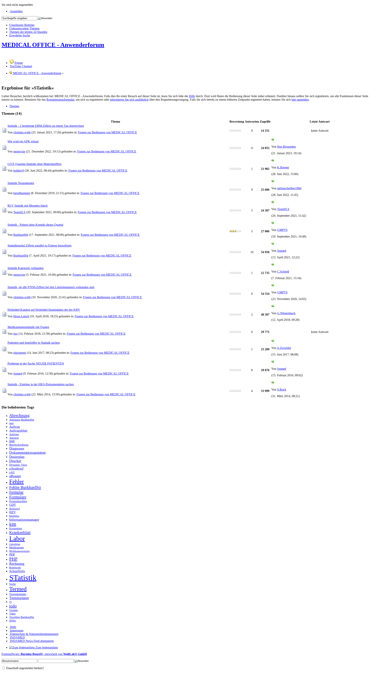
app (11, 423)
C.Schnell (283, 271)
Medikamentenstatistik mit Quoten (28, 327)
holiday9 (18, 170)
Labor (17, 538)
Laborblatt (14, 544)
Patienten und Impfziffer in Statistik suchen (34, 342)
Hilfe (192, 96)
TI (10, 602)
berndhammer (21, 193)
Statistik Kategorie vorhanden (26, 268)
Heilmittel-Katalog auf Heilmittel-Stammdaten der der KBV (44, 309)
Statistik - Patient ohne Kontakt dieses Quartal (35, 224)
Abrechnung (19, 415)
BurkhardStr (20, 234)
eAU (12, 472)
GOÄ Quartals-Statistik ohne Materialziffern (34, 164)
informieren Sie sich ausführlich (129, 99)
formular (16, 492)
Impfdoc (14, 515)
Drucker (15, 461)
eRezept (15, 476)
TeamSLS (19, 212)
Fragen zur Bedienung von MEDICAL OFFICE (107, 132)
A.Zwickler (284, 348)
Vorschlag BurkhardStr (21, 617)
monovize (19, 151)
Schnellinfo (17, 571)
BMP (12, 441)
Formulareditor (18, 501)
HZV (12, 512)
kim (12, 524)
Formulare (17, 497)
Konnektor (15, 528)
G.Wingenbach (286, 313)
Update (13, 610)
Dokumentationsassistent (27, 453)
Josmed (281, 250)
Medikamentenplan (19, 551)
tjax (15, 333)
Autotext (14, 437)
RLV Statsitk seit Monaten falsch (28, 205)
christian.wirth (22, 132)
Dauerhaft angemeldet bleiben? (24, 668)
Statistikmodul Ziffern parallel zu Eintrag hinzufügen (39, 245)
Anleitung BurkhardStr (21, 419)
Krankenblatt (20, 532)
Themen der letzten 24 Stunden (28, 32)
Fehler (16, 481)
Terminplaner (19, 598)
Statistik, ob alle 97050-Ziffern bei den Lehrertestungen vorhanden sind (51, 287)
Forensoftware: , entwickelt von (44, 654)
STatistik (22, 577)
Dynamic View (18, 464)
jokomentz (19, 352)
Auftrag (14, 427)
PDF (12, 554)
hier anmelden (300, 99)
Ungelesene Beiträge (21, 25)
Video (12, 613)
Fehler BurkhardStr (25, 487)
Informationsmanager (24, 519)
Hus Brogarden (286, 146)
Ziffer (12, 620)
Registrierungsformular (60, 99)
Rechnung (16, 564)
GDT (12, 505)
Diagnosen (16, 448)
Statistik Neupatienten (21, 183)
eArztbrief (16, 468)
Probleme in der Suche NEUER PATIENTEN (36, 363)
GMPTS (282, 230)
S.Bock (281, 389)
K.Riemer (283, 167)
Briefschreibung (19, 444)
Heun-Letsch (21, 316)
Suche (12, 583)
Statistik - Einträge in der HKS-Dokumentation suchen (41, 384)
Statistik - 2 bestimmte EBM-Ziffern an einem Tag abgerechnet (46, 125)
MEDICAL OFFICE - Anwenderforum (53, 44)
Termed (18, 589)
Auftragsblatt (18, 430)
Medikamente (16, 547)
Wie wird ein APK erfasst (23, 141)
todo (13, 606)
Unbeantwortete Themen (24, 28)
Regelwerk (15, 567)
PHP (13, 559)
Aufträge (14, 434)
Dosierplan (16, 457)
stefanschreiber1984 (289, 188)
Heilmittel (14, 508)
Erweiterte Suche (19, 35)
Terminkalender (17, 594)
